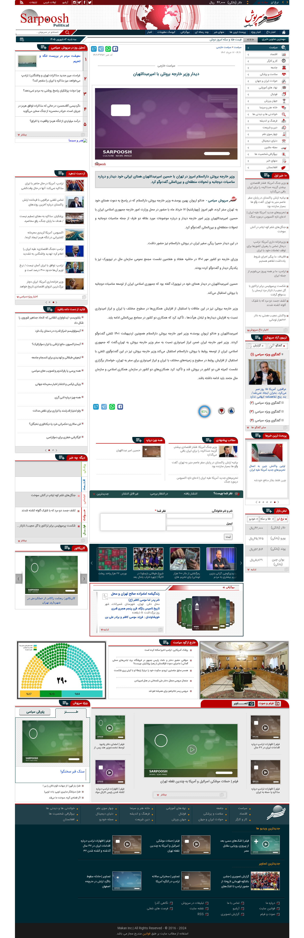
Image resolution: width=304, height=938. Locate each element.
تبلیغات (33, 3)
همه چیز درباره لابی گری (68, 397)
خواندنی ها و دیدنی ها (60, 808)
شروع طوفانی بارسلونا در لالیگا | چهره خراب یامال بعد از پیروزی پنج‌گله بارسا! (148, 575)
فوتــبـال (84, 530)
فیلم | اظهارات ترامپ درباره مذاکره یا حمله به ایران (266, 790)
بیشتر (24, 134)
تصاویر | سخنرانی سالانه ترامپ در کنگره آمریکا (166, 879)
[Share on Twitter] (94, 49)
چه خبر (73, 457)
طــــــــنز (71, 712)
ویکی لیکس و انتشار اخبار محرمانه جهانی (58, 384)
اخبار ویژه (256, 32)
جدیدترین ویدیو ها (268, 828)
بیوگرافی (185, 32)
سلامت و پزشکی (213, 814)
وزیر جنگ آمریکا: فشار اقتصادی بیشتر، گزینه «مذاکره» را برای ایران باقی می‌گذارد (195, 450)
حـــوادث (84, 515)
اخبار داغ (271, 32)
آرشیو (65, 3)
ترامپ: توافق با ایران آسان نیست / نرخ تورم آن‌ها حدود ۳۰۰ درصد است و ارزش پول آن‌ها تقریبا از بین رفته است (41, 267)
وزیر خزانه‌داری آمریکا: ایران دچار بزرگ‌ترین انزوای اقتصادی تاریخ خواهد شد (41, 284)
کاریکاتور (79, 548)
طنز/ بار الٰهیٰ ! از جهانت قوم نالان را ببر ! (62, 786)
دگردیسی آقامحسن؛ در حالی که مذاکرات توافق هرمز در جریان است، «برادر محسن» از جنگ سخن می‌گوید (49, 108)
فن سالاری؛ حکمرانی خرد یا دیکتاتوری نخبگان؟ (55, 424)
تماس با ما (233, 903)
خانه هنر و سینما (140, 808)
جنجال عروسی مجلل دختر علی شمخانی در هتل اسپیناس (161, 681)
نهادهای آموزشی (176, 808)
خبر (281, 175)
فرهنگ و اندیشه (140, 814)
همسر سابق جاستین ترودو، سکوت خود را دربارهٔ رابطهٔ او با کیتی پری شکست (151, 671)
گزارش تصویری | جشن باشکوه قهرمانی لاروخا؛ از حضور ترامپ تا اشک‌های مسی (235, 882)
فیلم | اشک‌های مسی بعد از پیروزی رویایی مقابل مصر (234, 846)
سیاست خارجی (223, 47)
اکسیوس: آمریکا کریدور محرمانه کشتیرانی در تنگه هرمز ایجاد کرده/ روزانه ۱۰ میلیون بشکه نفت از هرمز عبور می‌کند (41, 234)
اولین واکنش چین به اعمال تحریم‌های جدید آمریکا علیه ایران (267, 468)
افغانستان (69, 819)
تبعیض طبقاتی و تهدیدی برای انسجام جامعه (56, 357)
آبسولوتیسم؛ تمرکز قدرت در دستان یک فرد (58, 331)
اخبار (149, 32)
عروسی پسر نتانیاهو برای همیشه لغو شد (168, 691)
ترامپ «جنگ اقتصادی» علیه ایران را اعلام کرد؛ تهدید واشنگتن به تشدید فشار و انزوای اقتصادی (43, 251)
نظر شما (160, 511)
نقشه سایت (197, 908)
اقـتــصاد (84, 484)
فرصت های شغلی (157, 908)
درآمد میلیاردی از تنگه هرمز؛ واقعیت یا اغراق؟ (55, 121)
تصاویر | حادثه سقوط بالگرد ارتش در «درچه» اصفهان (97, 881)
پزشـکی (84, 468)
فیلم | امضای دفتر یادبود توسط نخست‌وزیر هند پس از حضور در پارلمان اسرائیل (109, 746)
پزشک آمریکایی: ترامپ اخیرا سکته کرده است (166, 650)
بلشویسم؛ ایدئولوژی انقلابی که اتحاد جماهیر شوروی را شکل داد (51, 320)
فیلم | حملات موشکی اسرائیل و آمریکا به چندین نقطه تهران (199, 782)
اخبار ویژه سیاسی (28, 296)
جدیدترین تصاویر (269, 863)
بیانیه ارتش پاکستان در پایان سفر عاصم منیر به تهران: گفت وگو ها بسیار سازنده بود (205, 464)
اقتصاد (243, 814)
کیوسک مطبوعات (166, 32)
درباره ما (270, 903)
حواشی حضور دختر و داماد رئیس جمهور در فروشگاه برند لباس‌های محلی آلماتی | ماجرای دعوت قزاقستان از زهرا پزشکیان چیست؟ (150, 662)
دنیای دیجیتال (104, 814)
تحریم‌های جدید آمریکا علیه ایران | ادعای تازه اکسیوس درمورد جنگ (207, 479)
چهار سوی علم (104, 808)
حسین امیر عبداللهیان (128, 450)
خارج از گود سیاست (184, 642)
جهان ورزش (179, 819)
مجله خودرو (106, 819)
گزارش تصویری (230, 914)
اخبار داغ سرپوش (258, 330)
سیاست (237, 47)
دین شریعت (142, 819)
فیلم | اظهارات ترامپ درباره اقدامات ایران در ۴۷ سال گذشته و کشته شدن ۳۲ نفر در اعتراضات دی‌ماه (264, 746)
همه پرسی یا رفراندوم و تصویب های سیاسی (56, 371)
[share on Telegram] (101, 49)
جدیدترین (103, 494)
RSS (201, 914)
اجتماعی (84, 499)
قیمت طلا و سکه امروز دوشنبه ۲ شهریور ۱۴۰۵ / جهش (212, 40)
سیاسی (56, 47)
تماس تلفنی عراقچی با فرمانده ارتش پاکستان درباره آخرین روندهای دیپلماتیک (42, 202)
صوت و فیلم (267, 914)
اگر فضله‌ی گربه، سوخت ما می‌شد (65, 798)
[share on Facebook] (115, 49)
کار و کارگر (241, 819)
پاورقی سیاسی (35, 712)
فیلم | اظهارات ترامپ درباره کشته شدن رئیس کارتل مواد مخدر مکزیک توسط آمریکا (109, 790)
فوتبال (182, 814)
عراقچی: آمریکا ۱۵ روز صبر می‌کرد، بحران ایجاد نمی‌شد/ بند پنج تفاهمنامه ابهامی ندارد (268, 393)
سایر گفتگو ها (258, 427)
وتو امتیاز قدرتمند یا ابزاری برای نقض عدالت (57, 410)
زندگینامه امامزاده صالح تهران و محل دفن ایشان (135, 594)
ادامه (253, 569)
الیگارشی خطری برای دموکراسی (63, 437)
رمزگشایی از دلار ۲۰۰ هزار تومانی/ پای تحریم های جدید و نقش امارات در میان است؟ (187, 575)
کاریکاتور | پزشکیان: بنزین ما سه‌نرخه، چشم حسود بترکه (51, 600)
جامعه (219, 808)
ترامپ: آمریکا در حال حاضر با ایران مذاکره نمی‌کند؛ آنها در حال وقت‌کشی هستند (42, 185)
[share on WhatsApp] (108, 49)
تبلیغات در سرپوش (192, 903)
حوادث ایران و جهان (210, 819)
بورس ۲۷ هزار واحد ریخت (112, 574)
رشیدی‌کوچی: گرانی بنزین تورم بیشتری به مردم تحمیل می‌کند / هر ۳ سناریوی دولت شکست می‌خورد (223, 575)
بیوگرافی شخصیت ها (62, 814)
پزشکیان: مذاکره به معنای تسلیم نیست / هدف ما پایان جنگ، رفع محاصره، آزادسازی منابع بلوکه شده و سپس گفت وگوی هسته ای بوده (41, 218)
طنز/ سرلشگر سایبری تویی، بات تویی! (62, 792)
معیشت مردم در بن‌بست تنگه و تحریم (59, 59)
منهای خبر (219, 32)
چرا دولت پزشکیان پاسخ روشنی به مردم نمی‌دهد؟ (51, 90)
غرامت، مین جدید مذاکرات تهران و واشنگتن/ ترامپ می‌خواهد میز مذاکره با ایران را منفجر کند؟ (50, 77)
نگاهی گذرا (161, 903)
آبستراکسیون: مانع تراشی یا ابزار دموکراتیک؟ (56, 344)
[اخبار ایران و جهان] (262, 28)
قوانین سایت (267, 908)
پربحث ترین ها (238, 32)
